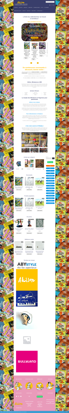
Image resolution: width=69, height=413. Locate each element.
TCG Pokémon (46, 7)
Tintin (50, 173)
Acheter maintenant (34, 37)
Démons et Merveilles (50, 180)
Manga (50, 165)
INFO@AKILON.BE (39, 406)
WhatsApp (51, 162)
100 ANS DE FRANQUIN (50, 175)
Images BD (25, 7)
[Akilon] (30, 280)
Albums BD (16, 7)
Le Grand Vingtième (50, 188)
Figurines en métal (37, 7)
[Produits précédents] (31, 63)
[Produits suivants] (38, 63)
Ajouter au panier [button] (19, 189)
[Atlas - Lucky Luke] (30, 318)
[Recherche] (53, 158)
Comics (50, 168)
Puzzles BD (50, 178)
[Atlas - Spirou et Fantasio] (30, 340)
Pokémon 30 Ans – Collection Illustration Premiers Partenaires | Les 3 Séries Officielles (34, 53)
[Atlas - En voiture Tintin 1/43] (30, 299)
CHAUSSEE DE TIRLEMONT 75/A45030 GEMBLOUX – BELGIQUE (50, 402)
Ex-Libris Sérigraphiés (50, 183)
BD (50, 170)
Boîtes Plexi (50, 190)
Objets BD (20, 7)
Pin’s (42, 7)
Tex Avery (50, 185)
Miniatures (30, 7)
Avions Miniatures (50, 200)
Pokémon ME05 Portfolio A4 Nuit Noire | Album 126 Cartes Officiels (42, 52)
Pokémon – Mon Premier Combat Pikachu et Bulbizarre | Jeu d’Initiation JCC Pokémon (27, 53)
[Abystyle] (30, 265)
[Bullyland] (30, 361)
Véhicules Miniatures (50, 195)
